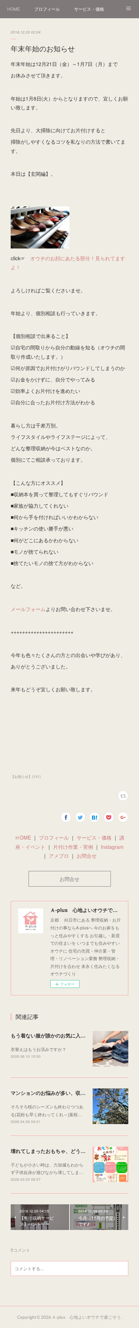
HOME (13, 9)
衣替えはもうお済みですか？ (38, 1049)
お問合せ (87, 855)
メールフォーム (28, 608)
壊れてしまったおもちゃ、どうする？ (53, 1150)
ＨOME (23, 837)
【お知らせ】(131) (26, 776)
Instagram (111, 846)
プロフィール (47, 9)
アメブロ (59, 855)
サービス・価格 (89, 9)
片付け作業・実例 (73, 846)
